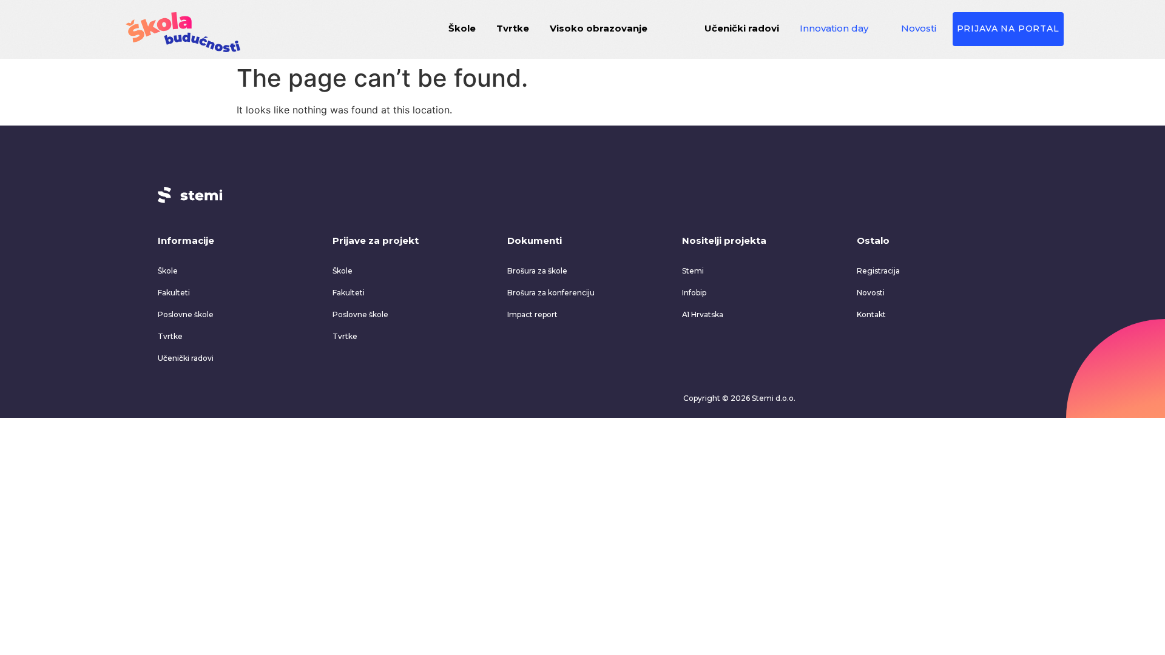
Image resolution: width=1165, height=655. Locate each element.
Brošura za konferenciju (551, 292)
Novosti (918, 28)
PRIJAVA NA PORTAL (1008, 28)
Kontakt (871, 314)
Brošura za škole (537, 270)
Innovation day (834, 28)
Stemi (693, 270)
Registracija (878, 270)
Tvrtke (512, 28)
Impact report (532, 314)
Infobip (694, 292)
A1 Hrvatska (702, 314)
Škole (462, 28)
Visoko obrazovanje (598, 28)
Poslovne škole (186, 314)
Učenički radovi (741, 28)
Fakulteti (174, 292)
